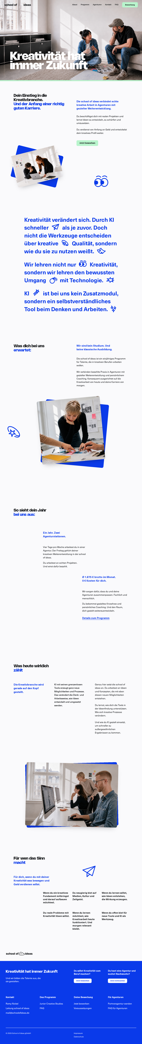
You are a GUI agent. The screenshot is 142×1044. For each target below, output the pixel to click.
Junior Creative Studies (51, 1004)
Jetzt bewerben (87, 143)
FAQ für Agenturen (117, 1008)
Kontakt (108, 5)
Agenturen (97, 5)
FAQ (116, 5)
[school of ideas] (17, 5)
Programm (85, 5)
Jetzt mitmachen (117, 981)
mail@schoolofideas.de (17, 1013)
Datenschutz (79, 1037)
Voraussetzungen (83, 1008)
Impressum (78, 1033)
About (74, 5)
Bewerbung (130, 5)
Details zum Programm (95, 618)
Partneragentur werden (120, 1004)
